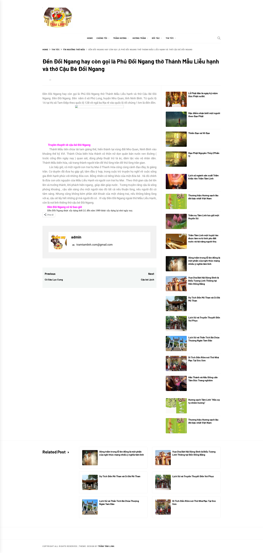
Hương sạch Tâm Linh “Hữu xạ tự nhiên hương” (204, 401)
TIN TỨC (170, 38)
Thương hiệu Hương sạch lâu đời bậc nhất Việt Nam (203, 197)
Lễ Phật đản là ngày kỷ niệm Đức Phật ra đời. (203, 95)
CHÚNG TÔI (101, 38)
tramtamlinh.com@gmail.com (94, 244)
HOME (90, 38)
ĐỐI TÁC (156, 38)
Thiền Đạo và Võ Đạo (199, 133)
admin (76, 237)
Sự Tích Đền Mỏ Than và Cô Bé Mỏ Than (119, 476)
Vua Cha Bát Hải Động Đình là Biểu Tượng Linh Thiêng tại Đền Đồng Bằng (203, 280)
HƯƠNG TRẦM (139, 38)
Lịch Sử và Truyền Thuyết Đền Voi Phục (193, 476)
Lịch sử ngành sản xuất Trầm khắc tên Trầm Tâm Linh (203, 177)
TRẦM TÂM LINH (106, 546)
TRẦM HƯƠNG (120, 38)
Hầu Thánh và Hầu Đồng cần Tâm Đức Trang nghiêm (203, 379)
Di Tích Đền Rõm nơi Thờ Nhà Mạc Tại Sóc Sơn (203, 359)
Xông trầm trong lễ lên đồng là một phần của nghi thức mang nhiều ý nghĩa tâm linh (204, 260)
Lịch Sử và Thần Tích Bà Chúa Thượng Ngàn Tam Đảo (203, 339)
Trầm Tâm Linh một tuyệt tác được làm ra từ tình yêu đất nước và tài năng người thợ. (203, 238)
